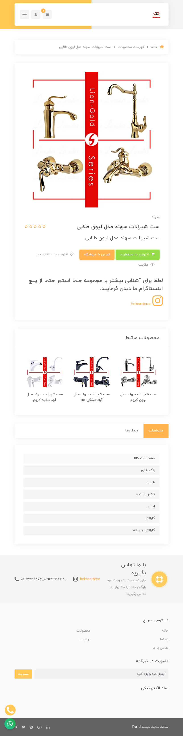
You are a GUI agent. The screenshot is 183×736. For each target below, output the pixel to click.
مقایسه (143, 264)
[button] (47, 14)
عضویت (23, 674)
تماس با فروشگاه (97, 254)
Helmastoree (141, 304)
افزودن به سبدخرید (135, 254)
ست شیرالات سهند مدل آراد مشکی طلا (91, 397)
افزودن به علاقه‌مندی (53, 254)
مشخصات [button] (156, 430)
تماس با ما (160, 648)
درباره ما (84, 639)
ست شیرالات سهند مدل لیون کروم (138, 397)
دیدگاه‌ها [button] (131, 430)
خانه (165, 630)
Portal (136, 727)
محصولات (83, 630)
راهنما (164, 639)
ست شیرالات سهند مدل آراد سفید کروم (45, 397)
